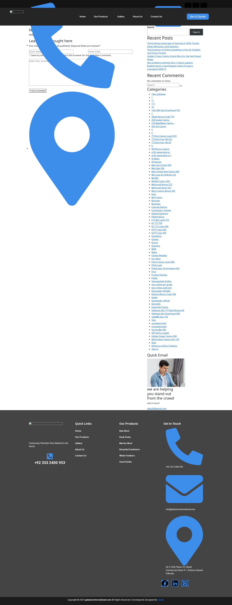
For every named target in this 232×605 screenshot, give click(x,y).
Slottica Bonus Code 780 (163, 294)
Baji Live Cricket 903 (161, 165)
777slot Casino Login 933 (164, 136)
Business (155, 203)
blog (153, 194)
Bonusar (155, 200)
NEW (153, 249)
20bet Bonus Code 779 (162, 116)
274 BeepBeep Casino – (163, 123)
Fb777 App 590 (158, 229)
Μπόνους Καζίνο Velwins (164, 345)
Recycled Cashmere (129, 449)
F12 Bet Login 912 (160, 220)
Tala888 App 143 (159, 316)
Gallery (120, 16)
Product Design (159, 274)
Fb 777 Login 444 (159, 226)
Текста (154, 349)
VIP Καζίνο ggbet (160, 332)
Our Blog (156, 258)
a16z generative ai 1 (161, 155)
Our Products (101, 16)
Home (83, 16)
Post (153, 271)
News (154, 252)
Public (154, 278)
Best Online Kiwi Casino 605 (165, 171)
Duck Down (125, 437)
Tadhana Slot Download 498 (165, 313)
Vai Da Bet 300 (158, 329)
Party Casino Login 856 (163, 261)
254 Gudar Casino (160, 119)
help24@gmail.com (156, 408)
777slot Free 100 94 (161, 142)
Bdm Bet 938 (157, 168)
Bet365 (154, 178)
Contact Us (156, 16)
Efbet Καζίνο (157, 216)
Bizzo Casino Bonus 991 (163, 190)
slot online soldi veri (161, 287)
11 (152, 100)
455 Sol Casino (158, 126)
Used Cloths (125, 462)
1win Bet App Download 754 (165, 110)
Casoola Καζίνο (159, 207)
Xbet (153, 342)
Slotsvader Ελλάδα (160, 291)
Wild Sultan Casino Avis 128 (165, 339)
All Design (156, 161)
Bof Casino (156, 197)
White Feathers (127, 455)
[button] (101, 17)
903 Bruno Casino (160, 149)
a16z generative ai (160, 152)
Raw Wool (124, 431)
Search (196, 32)
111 (153, 103)
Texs (153, 320)
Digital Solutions (159, 213)
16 (152, 107)
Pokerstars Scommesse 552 (165, 268)
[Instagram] (203, 6)
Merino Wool (125, 443)
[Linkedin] (196, 6)
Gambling (156, 236)
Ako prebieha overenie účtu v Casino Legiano (170, 62)
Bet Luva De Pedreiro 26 (163, 174)
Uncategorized (158, 326)
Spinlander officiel (160, 300)
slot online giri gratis (161, 284)
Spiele (154, 297)
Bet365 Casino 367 (160, 181)
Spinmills (156, 303)
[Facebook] (188, 6)
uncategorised (158, 323)
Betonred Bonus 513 (161, 184)
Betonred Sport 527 (161, 187)
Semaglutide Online (161, 281)
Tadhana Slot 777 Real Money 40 (167, 310)
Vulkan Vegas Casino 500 (164, 336)
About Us (137, 16)
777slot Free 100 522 (161, 139)
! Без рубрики (158, 94)
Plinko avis (156, 265)
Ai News (155, 158)
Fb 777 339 (156, 223)
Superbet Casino (159, 307)
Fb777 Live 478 (158, 232)
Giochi (154, 242)
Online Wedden (159, 255)
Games (155, 239)
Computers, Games (161, 210)
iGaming (155, 245)
